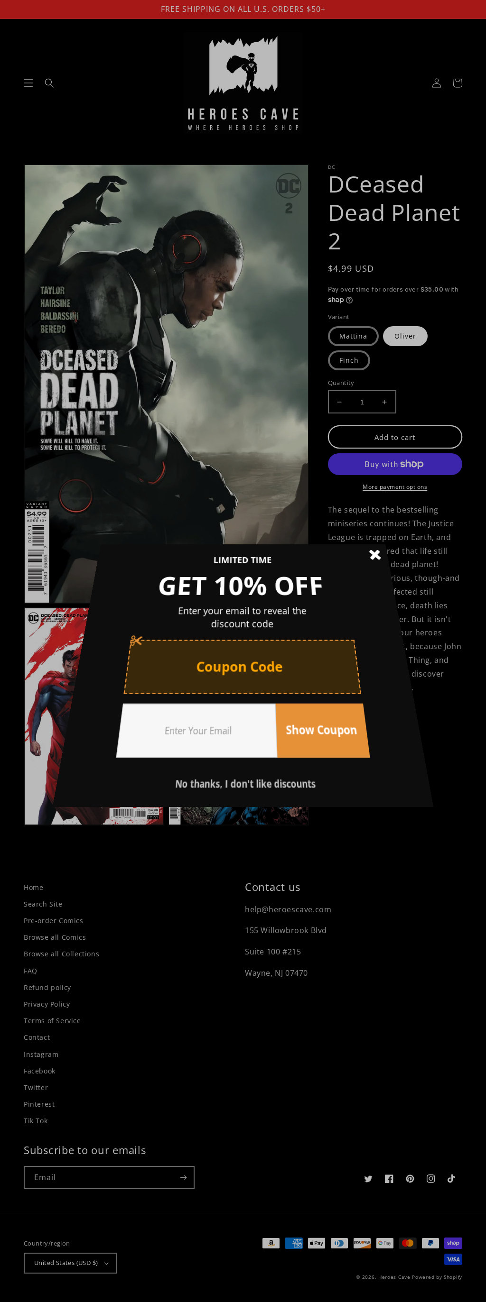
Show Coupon (306, 707)
